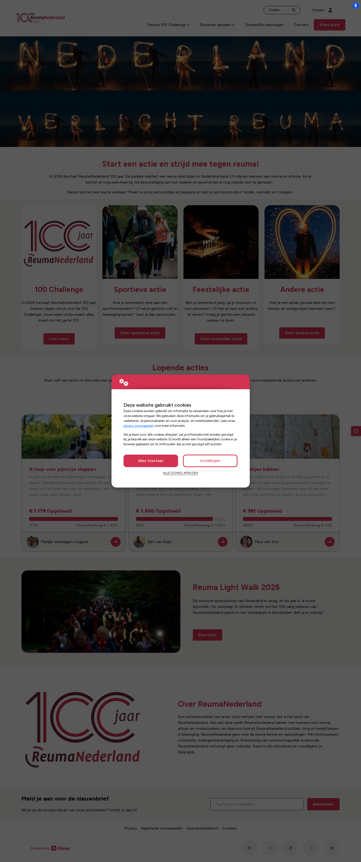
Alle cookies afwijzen (180, 472)
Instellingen (210, 460)
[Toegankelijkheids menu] (356, 5)
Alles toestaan (151, 460)
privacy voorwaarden (139, 426)
